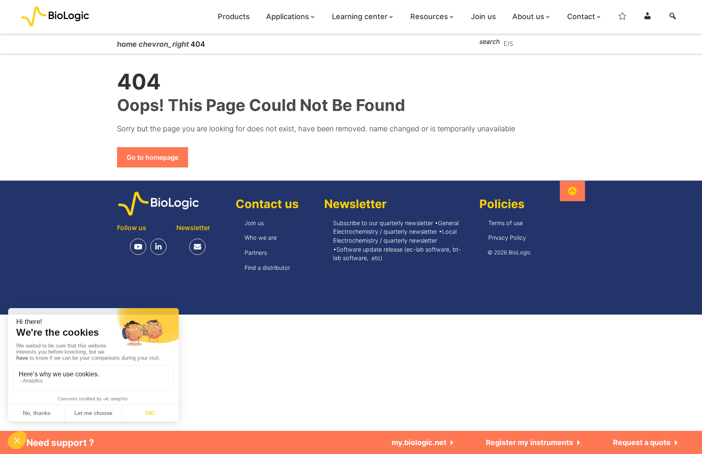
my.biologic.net (419, 442)
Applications (287, 17)
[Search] (672, 18)
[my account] (647, 18)
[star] (622, 18)
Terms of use (505, 222)
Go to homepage (152, 157)
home (128, 44)
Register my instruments (529, 442)
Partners (256, 252)
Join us (483, 17)
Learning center (360, 17)
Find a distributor (267, 267)
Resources (429, 17)
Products (234, 17)
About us (528, 17)
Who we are (261, 237)
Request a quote (642, 442)
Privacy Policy (507, 237)
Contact (581, 17)
